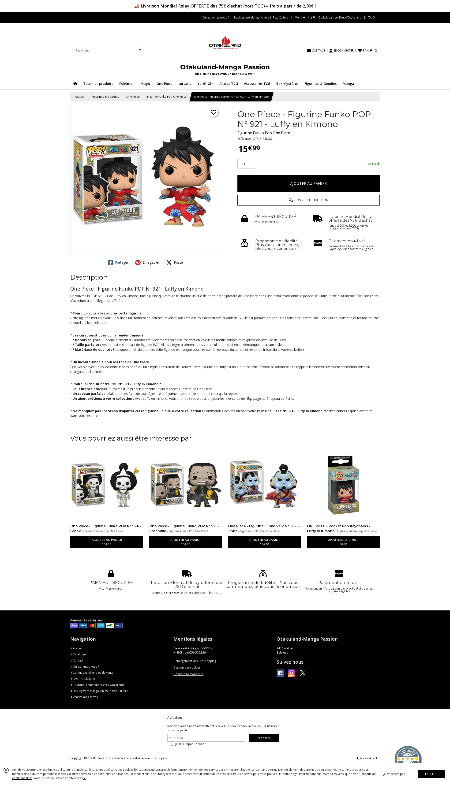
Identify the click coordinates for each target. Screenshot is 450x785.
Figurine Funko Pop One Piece (167, 97)
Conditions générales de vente (92, 673)
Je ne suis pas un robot (190, 744)
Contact (77, 660)
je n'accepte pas (394, 774)
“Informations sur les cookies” (318, 774)
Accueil (79, 97)
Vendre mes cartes (85, 697)
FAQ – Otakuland (83, 679)
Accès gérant (368, 758)
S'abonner (263, 738)
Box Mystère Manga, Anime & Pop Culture (100, 691)
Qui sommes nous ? (85, 667)
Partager (121, 262)
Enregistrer (150, 262)
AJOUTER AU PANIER (308, 183)
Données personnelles (188, 674)
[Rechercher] (140, 50)
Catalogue (79, 654)
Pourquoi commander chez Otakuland (98, 685)
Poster (178, 262)
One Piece (133, 97)
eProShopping (157, 758)
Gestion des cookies (186, 667)
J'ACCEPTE (431, 774)
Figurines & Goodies (105, 97)
